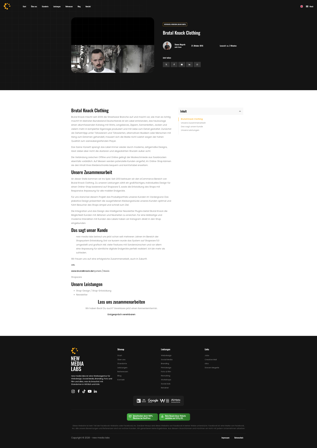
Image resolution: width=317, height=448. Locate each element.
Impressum (225, 437)
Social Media (166, 359)
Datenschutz (238, 437)
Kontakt (88, 6)
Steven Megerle (212, 367)
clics (207, 363)
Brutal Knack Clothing (192, 119)
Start (24, 6)
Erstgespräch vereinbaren (121, 314)
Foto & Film (166, 371)
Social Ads (165, 383)
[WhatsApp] (197, 64)
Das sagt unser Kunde (192, 126)
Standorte (45, 6)
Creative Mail (211, 359)
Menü (311, 6)
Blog (79, 6)
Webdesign (166, 355)
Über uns (34, 6)
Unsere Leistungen (190, 130)
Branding (165, 363)
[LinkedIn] (189, 64)
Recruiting (165, 375)
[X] (166, 64)
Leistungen (57, 6)
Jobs (207, 355)
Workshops (166, 379)
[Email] (181, 64)
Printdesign (166, 367)
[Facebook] (174, 64)
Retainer (165, 387)
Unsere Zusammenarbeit (193, 122)
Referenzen (69, 6)
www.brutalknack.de (82, 271)
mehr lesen (178, 47)
